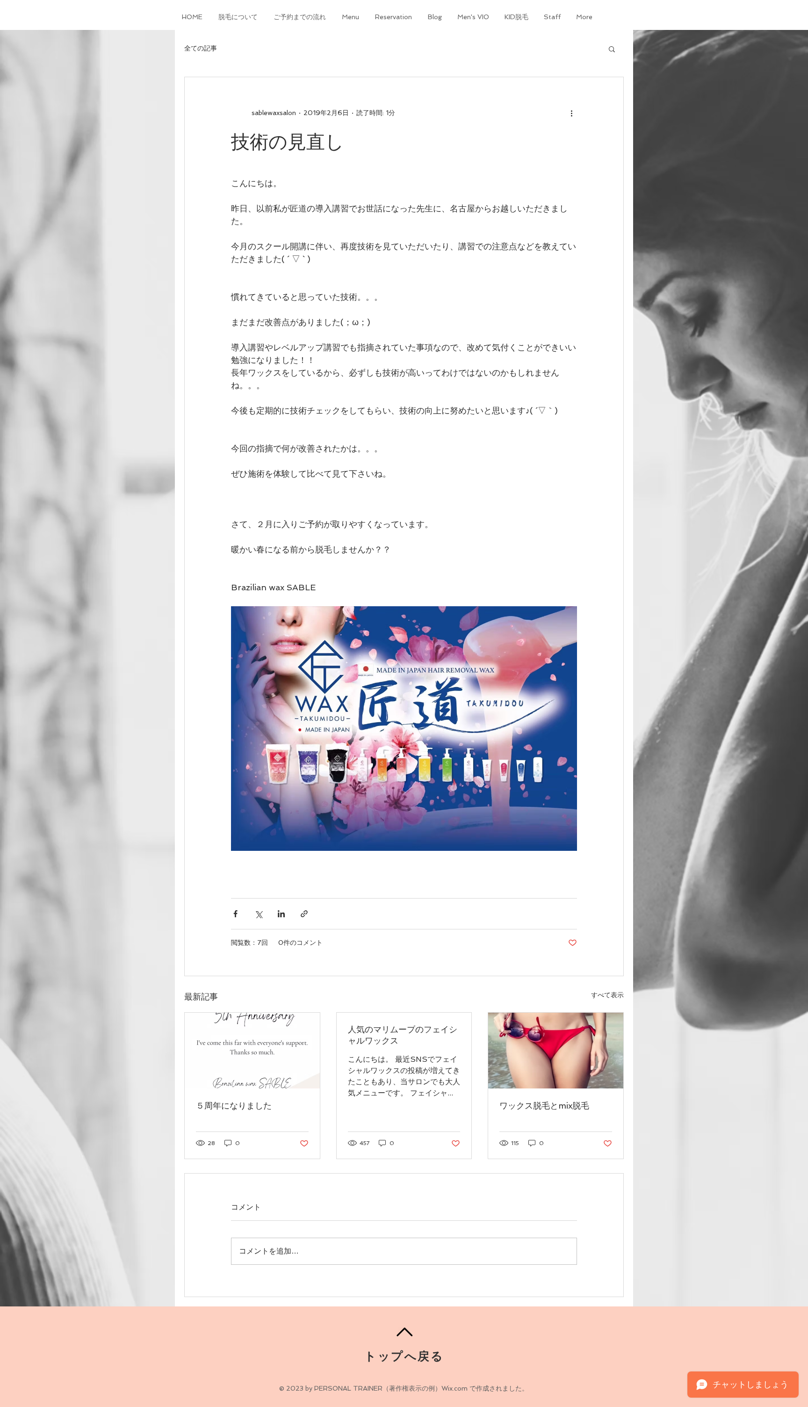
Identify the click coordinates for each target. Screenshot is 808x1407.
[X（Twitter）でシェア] (258, 913)
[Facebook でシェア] (235, 913)
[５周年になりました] (252, 1050)
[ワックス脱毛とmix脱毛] (555, 1050)
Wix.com (454, 1388)
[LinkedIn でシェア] (281, 913)
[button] (611, 48)
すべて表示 (607, 995)
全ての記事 (200, 48)
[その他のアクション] (571, 112)
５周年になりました (234, 1105)
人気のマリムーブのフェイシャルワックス (402, 1034)
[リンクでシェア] (304, 913)
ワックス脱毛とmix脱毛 (544, 1105)
